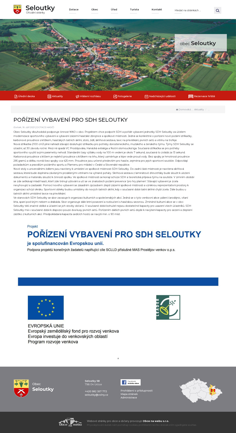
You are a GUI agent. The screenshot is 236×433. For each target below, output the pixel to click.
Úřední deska (26, 96)
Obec (94, 9)
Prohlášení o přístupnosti (137, 390)
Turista (134, 9)
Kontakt (157, 9)
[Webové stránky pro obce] (51, 422)
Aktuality (57, 96)
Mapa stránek (129, 394)
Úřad (114, 9)
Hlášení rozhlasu (90, 96)
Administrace (129, 397)
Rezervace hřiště (204, 96)
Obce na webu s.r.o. (156, 421)
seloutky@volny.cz (96, 394)
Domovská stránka (186, 109)
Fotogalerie (124, 96)
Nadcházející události (162, 96)
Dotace (73, 9)
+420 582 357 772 (96, 391)
